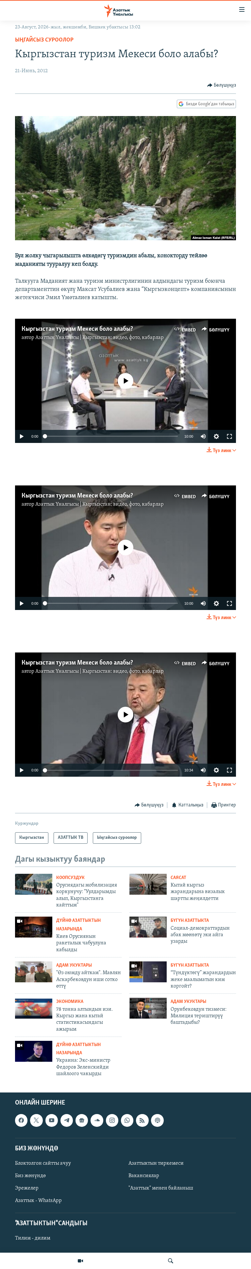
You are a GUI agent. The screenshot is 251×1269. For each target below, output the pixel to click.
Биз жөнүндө (30, 1175)
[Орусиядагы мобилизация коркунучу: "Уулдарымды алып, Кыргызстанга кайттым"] (33, 884)
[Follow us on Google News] (81, 1120)
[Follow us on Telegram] (66, 1120)
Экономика (69, 1001)
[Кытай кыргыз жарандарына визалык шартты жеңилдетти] (148, 884)
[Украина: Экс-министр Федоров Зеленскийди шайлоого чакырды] (33, 1051)
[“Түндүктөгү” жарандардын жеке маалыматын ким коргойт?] (148, 971)
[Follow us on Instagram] (112, 1120)
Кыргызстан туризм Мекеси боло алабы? (77, 329)
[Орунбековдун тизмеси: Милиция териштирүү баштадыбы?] (148, 1008)
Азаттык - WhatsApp (38, 1200)
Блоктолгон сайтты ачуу (43, 1163)
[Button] (221, 85)
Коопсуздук (70, 877)
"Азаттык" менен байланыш (160, 1188)
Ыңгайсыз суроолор (44, 40)
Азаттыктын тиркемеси (156, 1163)
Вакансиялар (143, 1175)
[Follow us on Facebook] (21, 1120)
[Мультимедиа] (80, 1261)
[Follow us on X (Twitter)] (36, 1120)
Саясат (178, 877)
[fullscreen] (229, 436)
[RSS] (142, 1120)
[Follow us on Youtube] (51, 1120)
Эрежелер (27, 1188)
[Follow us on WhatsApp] (127, 1120)
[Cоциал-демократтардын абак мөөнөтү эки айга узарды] (148, 927)
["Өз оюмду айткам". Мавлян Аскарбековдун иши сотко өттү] (33, 971)
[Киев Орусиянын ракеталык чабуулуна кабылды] (33, 927)
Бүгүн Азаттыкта (190, 920)
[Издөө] (170, 1261)
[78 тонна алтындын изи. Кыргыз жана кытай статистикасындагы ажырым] (33, 1008)
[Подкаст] (157, 1120)
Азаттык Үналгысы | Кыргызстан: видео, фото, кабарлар (99, 337)
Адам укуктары (74, 965)
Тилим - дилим (32, 1238)
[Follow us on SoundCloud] (97, 1120)
